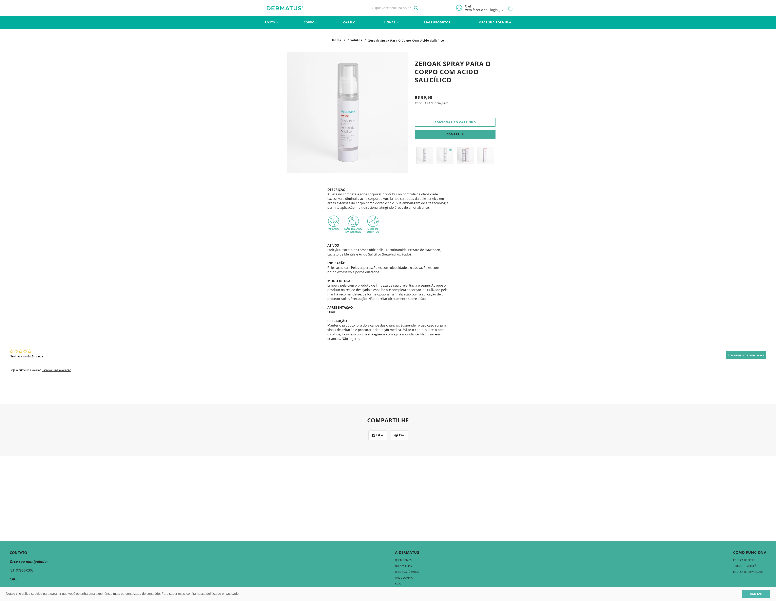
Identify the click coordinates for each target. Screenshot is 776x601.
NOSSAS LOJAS (403, 566)
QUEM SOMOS (403, 560)
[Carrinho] (510, 8)
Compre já (455, 134)
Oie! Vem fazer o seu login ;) (483, 8)
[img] (395, 8)
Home (336, 40)
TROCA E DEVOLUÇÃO (745, 566)
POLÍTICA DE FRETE (744, 560)
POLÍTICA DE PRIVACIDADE (748, 572)
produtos (355, 40)
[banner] (285, 7)
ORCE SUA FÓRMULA (407, 572)
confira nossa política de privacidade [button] (212, 593)
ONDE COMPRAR (404, 577)
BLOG (398, 583)
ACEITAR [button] (756, 593)
